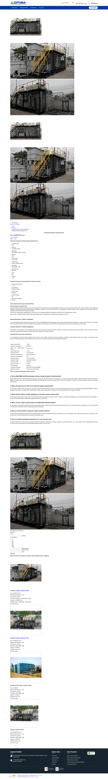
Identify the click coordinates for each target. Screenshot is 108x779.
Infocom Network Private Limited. (33, 776)
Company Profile (24, 7)
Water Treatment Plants (72, 755)
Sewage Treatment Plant (17, 729)
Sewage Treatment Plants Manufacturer (20, 229)
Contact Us (41, 7)
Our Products (33, 7)
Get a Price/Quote (14, 237)
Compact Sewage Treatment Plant (19, 590)
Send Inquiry (15, 222)
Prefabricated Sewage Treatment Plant (20, 685)
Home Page (14, 7)
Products (14, 227)
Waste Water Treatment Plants (74, 757)
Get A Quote (93, 7)
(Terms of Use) (40, 775)
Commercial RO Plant (71, 764)
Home (13, 226)
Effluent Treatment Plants (72, 760)
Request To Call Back (15, 224)
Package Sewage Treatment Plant (19, 638)
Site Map (54, 764)
